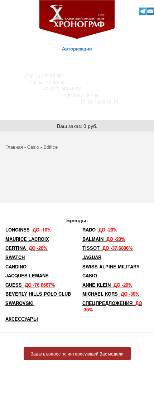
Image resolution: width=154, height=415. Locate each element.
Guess (30, 284)
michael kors (111, 293)
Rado (99, 229)
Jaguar (91, 257)
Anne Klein (107, 284)
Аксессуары (21, 318)
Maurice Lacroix (27, 238)
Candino (16, 266)
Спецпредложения (112, 306)
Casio (33, 146)
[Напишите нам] (150, 11)
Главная (14, 146)
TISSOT (107, 247)
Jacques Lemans (27, 275)
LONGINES (28, 229)
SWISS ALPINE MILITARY (111, 266)
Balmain (103, 238)
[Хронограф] (77, 18)
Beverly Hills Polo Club (38, 293)
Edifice (50, 146)
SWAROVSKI (19, 303)
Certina (26, 247)
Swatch (15, 257)
